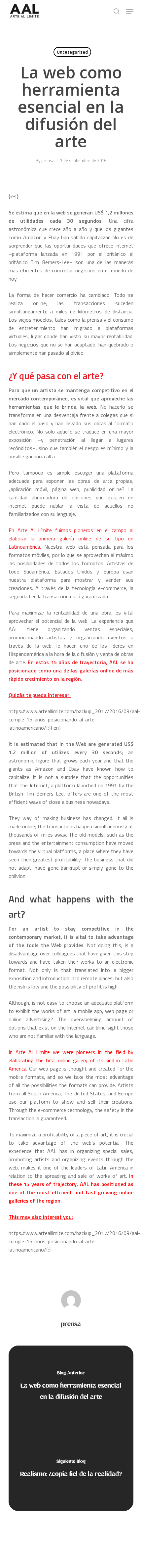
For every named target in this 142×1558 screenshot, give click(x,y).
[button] (129, 11)
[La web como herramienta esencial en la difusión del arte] (71, 1387)
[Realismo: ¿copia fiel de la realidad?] (71, 1469)
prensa (47, 160)
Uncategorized (72, 51)
